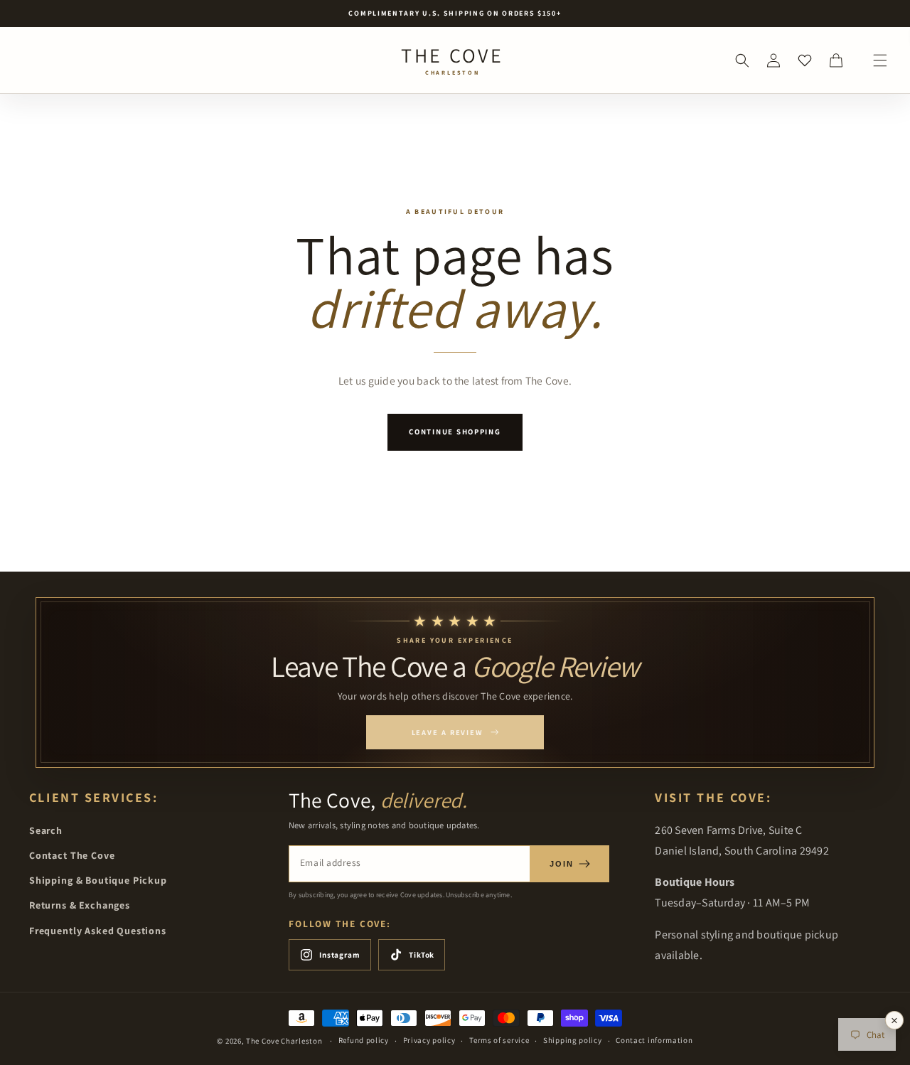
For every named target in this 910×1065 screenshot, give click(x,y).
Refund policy (363, 1040)
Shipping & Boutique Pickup (98, 880)
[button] (880, 60)
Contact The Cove (71, 855)
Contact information (654, 1040)
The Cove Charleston (284, 1041)
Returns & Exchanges (79, 905)
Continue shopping (454, 432)
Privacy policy (429, 1040)
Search (46, 830)
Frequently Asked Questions (97, 930)
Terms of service (499, 1040)
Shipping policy (572, 1040)
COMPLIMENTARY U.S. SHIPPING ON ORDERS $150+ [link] (454, 13)
